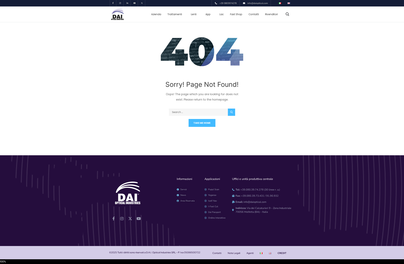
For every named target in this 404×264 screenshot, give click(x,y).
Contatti (254, 14)
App (208, 14)
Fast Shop (236, 14)
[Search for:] (202, 112)
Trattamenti (174, 14)
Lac (222, 14)
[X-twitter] (142, 3)
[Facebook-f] (113, 3)
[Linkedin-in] (127, 3)
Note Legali (234, 253)
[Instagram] (120, 3)
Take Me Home (202, 123)
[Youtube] (134, 3)
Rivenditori (271, 14)
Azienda (156, 14)
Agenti (250, 253)
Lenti (193, 14)
